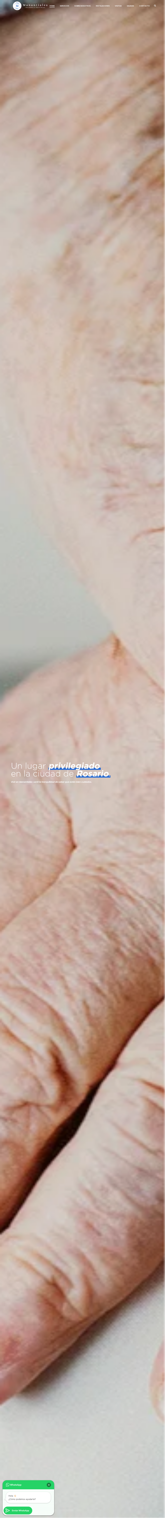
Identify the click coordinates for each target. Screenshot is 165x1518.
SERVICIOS (64, 6)
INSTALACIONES (103, 6)
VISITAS (118, 6)
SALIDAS (130, 6)
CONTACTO (144, 6)
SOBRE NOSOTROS (82, 6)
